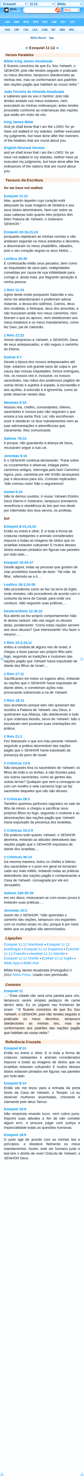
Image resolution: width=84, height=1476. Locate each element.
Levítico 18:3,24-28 (19, 584)
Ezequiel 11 (13, 991)
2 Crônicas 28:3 (17, 799)
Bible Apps (12, 963)
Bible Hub (31, 963)
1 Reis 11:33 (14, 290)
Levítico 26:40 (15, 259)
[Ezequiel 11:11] (5, 668)
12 (17, 1009)
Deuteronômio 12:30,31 (23, 611)
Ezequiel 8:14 (15, 1083)
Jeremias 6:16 (15, 456)
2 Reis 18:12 (14, 700)
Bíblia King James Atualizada (28, 61)
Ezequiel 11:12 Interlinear (24, 944)
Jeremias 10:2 (15, 910)
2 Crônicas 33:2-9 (18, 830)
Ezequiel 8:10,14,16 (20, 526)
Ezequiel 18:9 (15, 1135)
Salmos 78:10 (15, 438)
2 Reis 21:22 (14, 335)
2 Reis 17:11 (14, 674)
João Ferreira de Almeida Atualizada (34, 92)
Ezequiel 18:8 (15, 1109)
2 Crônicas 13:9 (17, 763)
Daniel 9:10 (13, 492)
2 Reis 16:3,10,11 (18, 643)
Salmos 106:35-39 (18, 893)
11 (9, 995)
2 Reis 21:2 (13, 736)
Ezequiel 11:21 (16, 196)
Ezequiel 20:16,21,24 (21, 232)
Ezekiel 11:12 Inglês (57, 958)
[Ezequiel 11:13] (79, 668)
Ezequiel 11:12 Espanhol (43, 949)
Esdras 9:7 (13, 357)
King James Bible (18, 122)
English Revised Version (24, 148)
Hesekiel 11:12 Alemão (47, 954)
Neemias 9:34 (15, 402)
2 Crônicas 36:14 (18, 857)
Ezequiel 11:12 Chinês (21, 958)
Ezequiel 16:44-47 (18, 562)
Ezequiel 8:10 (15, 1048)
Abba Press (22, 975)
